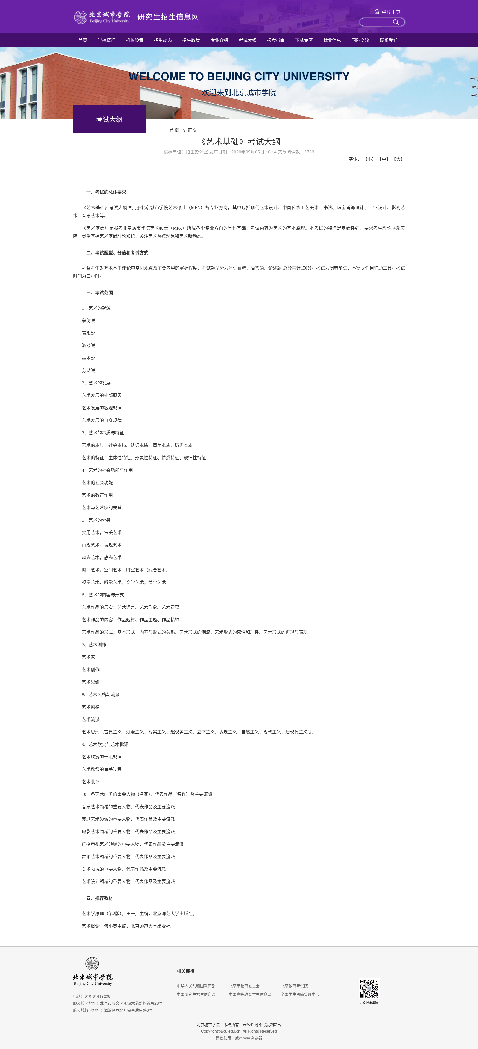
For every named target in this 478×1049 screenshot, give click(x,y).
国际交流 (360, 40)
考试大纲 (247, 40)
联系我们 (389, 40)
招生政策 (191, 40)
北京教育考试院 (294, 985)
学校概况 (106, 40)
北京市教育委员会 (244, 985)
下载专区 (304, 40)
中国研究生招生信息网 (196, 994)
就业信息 (332, 40)
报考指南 (276, 40)
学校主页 (391, 12)
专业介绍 (219, 40)
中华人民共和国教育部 (196, 985)
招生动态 (163, 40)
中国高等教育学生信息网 (250, 994)
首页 (82, 40)
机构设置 (135, 40)
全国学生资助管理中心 (300, 994)
